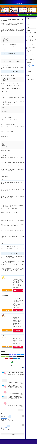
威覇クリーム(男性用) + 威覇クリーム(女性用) (18, 347)
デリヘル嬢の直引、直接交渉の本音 (31, 48)
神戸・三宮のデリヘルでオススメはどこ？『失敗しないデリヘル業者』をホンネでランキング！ (31, 39)
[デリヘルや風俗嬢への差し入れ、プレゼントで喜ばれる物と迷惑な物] (32, 10)
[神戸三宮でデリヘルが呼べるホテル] (4, 10)
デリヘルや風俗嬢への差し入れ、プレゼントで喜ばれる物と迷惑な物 (31, 54)
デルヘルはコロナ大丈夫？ (9, 14)
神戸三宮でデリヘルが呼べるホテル (31, 43)
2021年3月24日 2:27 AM (4, 418)
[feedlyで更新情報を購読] (12, 362)
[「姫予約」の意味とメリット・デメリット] (23, 10)
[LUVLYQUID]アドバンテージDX (18, 290)
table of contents (11, 49)
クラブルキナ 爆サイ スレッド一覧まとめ (31, 57)
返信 (23, 422)
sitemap (35, 441)
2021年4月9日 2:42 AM (4, 427)
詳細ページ (7, 290)
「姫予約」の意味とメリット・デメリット (31, 51)
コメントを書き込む (12, 434)
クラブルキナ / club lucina (30, 59)
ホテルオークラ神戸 (31, 64)
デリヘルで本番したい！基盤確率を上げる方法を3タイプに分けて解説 (31, 33)
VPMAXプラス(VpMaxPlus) (18, 310)
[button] (35, 21)
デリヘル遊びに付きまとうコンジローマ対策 (31, 45)
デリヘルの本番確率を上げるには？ (28, 14)
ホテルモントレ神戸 (31, 65)
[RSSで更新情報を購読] (13, 362)
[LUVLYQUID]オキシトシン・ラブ (18, 331)
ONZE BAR (29, 66)
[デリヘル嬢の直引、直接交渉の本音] (13, 10)
